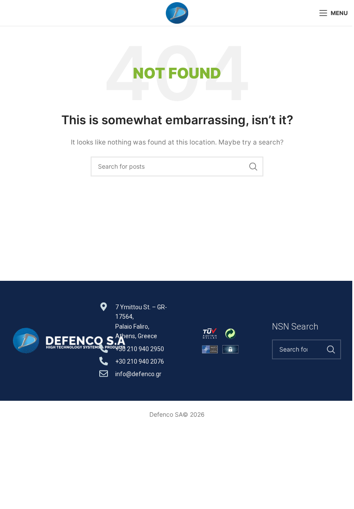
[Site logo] (177, 12)
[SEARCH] (253, 166)
